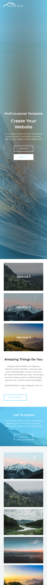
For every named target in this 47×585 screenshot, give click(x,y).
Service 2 (24, 307)
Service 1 (23, 277)
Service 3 (24, 337)
